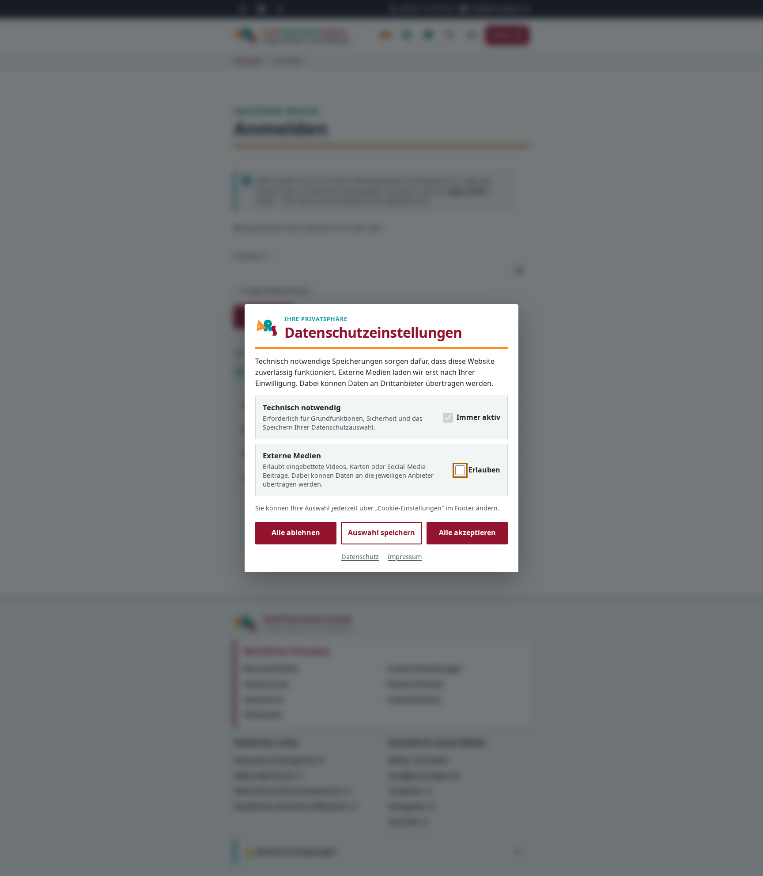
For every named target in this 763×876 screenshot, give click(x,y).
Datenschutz (360, 556)
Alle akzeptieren (467, 532)
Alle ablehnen (296, 532)
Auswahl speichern (381, 532)
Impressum (405, 556)
